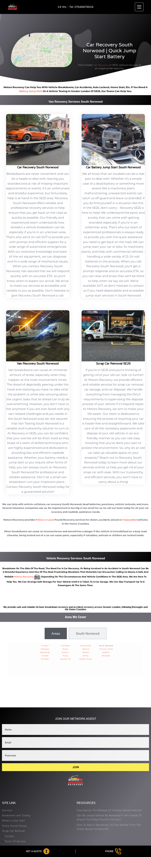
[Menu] (139, 7)
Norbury (65, 652)
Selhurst (85, 649)
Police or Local (45, 519)
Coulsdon (45, 659)
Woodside (106, 656)
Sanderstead (85, 646)
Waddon (106, 652)
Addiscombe (45, 652)
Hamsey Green (85, 659)
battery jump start (30, 91)
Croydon (45, 646)
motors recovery (24, 576)
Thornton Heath (106, 649)
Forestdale (65, 646)
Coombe (45, 656)
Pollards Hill (65, 659)
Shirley (86, 656)
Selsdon (85, 652)
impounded (129, 519)
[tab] (56, 633)
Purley (65, 656)
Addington (45, 649)
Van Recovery (101, 65)
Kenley (65, 649)
